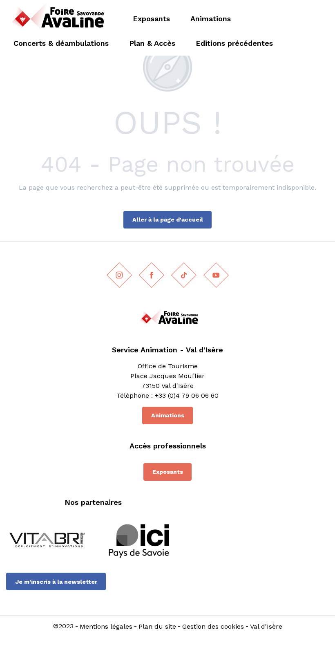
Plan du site (157, 626)
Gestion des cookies (213, 626)
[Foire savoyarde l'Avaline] (55, 18)
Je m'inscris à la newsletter (56, 581)
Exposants (167, 471)
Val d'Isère (266, 626)
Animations (167, 415)
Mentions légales (106, 626)
